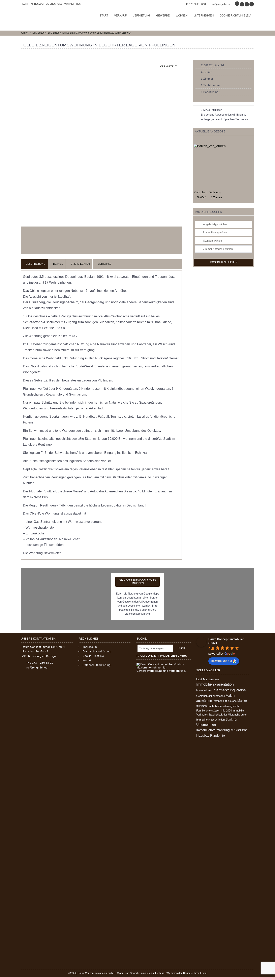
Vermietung (141, 15)
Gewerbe (163, 15)
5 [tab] (211, 140)
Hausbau (202, 735)
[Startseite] (51, 19)
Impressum (36, 4)
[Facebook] (242, 4)
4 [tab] (207, 140)
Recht (24, 4)
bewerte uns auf (221, 661)
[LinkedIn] (251, 4)
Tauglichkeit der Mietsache (224, 714)
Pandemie (217, 735)
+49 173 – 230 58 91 (39, 662)
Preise (241, 690)
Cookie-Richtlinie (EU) (235, 15)
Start (104, 15)
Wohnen (181, 15)
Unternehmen (203, 15)
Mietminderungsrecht (227, 706)
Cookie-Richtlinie (93, 655)
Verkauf (120, 15)
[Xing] (247, 4)
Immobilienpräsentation (215, 684)
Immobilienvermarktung (213, 730)
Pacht (211, 706)
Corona (232, 700)
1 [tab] (194, 140)
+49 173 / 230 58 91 (195, 4)
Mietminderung (204, 690)
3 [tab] (203, 140)
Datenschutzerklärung (97, 651)
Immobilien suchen (223, 317)
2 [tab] (199, 140)
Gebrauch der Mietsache (210, 695)
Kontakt (69, 4)
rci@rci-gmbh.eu (221, 4)
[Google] (237, 4)
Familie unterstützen (208, 710)
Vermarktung (224, 690)
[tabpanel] (223, 199)
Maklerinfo (239, 730)
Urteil (199, 679)
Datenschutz (53, 4)
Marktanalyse (211, 679)
